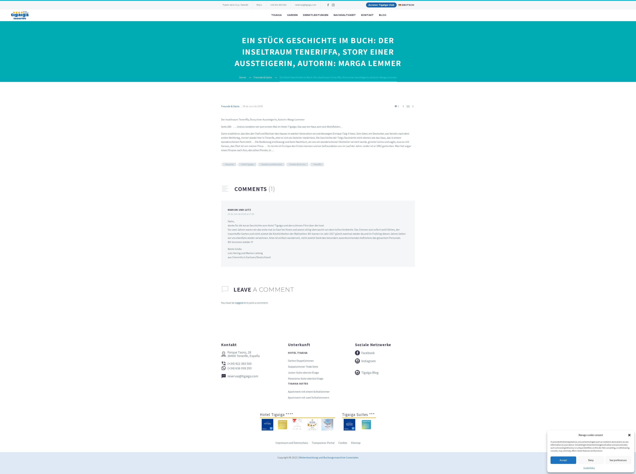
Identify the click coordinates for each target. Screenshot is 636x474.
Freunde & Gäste (230, 106)
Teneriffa (317, 164)
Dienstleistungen (315, 15)
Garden (292, 15)
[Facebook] (328, 5)
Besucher (229, 164)
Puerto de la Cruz (298, 164)
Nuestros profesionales (272, 164)
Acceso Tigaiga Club (381, 4)
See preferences (618, 460)
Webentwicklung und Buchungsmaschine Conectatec (329, 457)
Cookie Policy (589, 468)
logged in (240, 303)
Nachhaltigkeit (345, 15)
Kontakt (367, 15)
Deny (591, 460)
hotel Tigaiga (248, 164)
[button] (629, 435)
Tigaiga (276, 15)
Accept (563, 460)
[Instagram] (333, 5)
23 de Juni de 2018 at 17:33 (241, 213)
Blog (382, 15)
